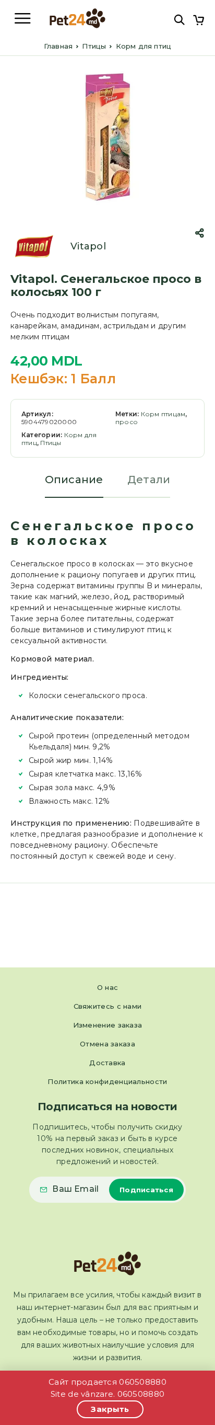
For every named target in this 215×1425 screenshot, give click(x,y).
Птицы (94, 46)
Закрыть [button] (110, 1409)
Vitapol (88, 246)
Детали (149, 479)
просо (126, 422)
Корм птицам (163, 414)
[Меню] (22, 18)
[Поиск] (179, 19)
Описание (74, 479)
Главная (58, 46)
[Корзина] (198, 21)
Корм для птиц (144, 46)
